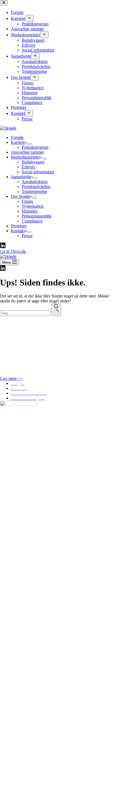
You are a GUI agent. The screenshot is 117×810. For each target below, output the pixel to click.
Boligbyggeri (33, 162)
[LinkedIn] (2, 246)
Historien (30, 211)
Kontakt (18, 230)
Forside (17, 137)
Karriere (18, 142)
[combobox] (25, 313)
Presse (27, 235)
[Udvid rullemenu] (29, 144)
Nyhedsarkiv (33, 206)
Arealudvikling (35, 181)
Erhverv (29, 167)
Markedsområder (25, 157)
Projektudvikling (36, 186)
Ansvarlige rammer (27, 152)
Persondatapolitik (36, 216)
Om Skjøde (20, 196)
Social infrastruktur (38, 171)
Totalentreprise (34, 191)
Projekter (18, 226)
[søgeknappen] (56, 309)
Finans (27, 201)
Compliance (32, 221)
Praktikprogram (35, 147)
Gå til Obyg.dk (13, 251)
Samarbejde (21, 176)
